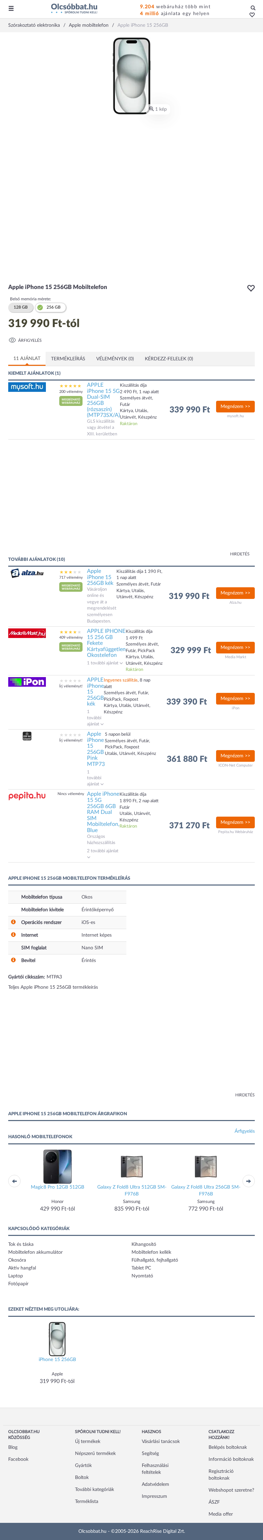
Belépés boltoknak (228, 1447)
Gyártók (83, 1465)
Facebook (18, 1459)
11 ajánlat (26, 358)
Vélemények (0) (115, 359)
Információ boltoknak (231, 1459)
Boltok (82, 1477)
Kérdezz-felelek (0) (169, 359)
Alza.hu (235, 602)
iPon (235, 708)
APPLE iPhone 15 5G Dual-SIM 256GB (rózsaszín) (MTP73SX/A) (103, 400)
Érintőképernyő (98, 909)
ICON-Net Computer (235, 765)
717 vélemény (71, 577)
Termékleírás (68, 359)
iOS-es (88, 922)
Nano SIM (92, 948)
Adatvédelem (155, 1484)
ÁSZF (214, 1502)
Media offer (221, 1514)
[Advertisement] (75, 501)
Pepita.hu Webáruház (235, 832)
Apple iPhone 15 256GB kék (100, 577)
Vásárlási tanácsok (161, 1441)
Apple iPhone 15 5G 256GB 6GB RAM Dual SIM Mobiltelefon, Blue (103, 812)
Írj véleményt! (71, 686)
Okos (87, 897)
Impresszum (154, 1496)
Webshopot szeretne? (231, 1490)
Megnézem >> (235, 406)
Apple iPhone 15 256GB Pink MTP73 (96, 749)
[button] (250, 15)
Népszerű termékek (95, 1453)
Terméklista (86, 1501)
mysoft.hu (235, 416)
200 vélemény (71, 392)
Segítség (150, 1453)
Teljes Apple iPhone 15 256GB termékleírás (53, 987)
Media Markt (235, 657)
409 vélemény (71, 637)
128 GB (21, 307)
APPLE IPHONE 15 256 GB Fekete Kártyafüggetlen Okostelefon (106, 643)
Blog (12, 1447)
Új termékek (87, 1441)
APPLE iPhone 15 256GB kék (95, 692)
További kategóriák (94, 1489)
